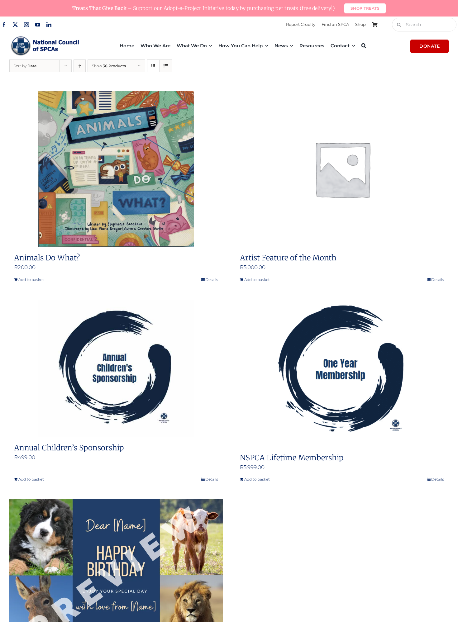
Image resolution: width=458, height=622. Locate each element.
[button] (363, 45)
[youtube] (37, 24)
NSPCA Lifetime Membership (291, 458)
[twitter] (15, 24)
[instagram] (26, 24)
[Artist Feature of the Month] (342, 169)
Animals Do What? (47, 258)
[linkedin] (48, 24)
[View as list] (166, 66)
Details (211, 279)
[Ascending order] (80, 65)
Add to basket (31, 279)
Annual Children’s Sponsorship (69, 448)
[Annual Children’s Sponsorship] (116, 368)
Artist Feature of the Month (288, 258)
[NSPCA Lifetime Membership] (342, 373)
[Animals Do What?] (116, 169)
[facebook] (4, 24)
